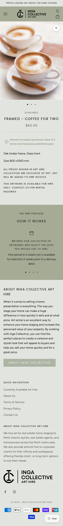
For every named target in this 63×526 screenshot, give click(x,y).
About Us (9, 396)
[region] (31, 248)
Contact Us (11, 414)
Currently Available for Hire (20, 389)
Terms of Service (14, 402)
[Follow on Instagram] (14, 492)
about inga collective (29, 362)
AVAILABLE (31, 112)
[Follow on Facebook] (5, 492)
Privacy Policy (12, 408)
